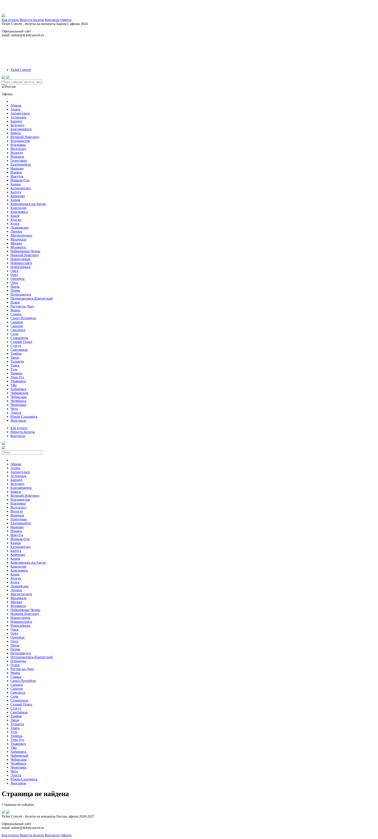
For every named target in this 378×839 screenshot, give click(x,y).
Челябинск (18, 401)
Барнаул (16, 121)
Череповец (18, 405)
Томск (15, 365)
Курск (14, 223)
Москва (16, 243)
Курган (15, 219)
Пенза (14, 286)
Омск (14, 271)
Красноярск (19, 212)
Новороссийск (21, 263)
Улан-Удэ (17, 377)
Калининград (20, 188)
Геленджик (18, 160)
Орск (14, 282)
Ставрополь (19, 338)
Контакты (52, 20)
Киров (15, 200)
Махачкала (18, 239)
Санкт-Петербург (23, 318)
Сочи (14, 334)
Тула (13, 369)
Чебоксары (18, 397)
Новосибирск (20, 267)
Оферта (66, 20)
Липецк (16, 231)
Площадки (18, 661)
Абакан (15, 105)
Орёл (14, 275)
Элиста (15, 412)
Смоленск (17, 330)
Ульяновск (18, 381)
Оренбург (17, 279)
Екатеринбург (20, 164)
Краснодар (18, 208)
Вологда (16, 152)
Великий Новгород (24, 137)
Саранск (16, 322)
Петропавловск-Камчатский (31, 298)
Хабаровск (18, 389)
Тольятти (17, 361)
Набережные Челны (25, 251)
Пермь (15, 290)
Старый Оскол (21, 342)
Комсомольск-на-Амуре (28, 204)
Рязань (15, 310)
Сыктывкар (19, 349)
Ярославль (18, 420)
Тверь (14, 357)
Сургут (15, 346)
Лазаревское (19, 227)
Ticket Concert (20, 70)
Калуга (15, 192)
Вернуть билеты (32, 20)
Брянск (15, 133)
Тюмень (16, 373)
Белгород (17, 125)
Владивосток (20, 141)
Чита (14, 409)
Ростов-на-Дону (22, 306)
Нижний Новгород (24, 255)
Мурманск (18, 247)
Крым (14, 216)
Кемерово (17, 196)
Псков (15, 302)
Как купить (10, 20)
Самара (15, 314)
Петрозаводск (20, 294)
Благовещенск (21, 129)
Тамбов (16, 353)
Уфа (13, 385)
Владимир (18, 145)
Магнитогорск (21, 235)
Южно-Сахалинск (23, 416)
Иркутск (16, 176)
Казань (15, 184)
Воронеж (17, 156)
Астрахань (18, 117)
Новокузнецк (20, 259)
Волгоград (18, 149)
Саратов (16, 326)
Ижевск (16, 172)
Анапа (15, 109)
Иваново (17, 168)
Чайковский (19, 393)
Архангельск (20, 113)
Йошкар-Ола (20, 180)
